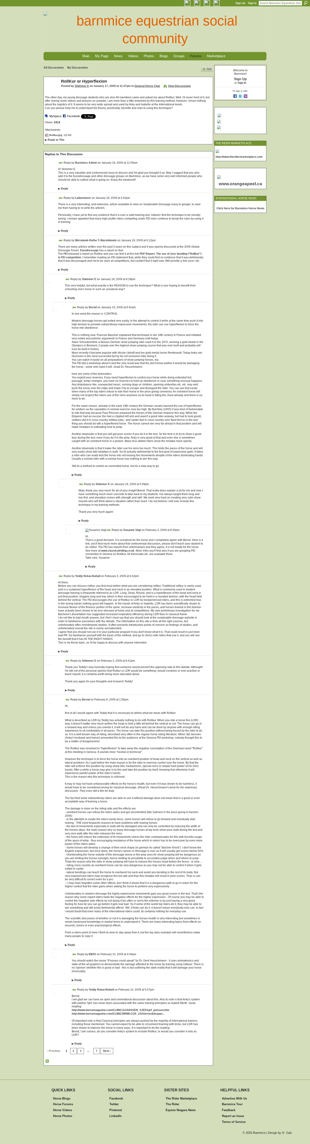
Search (306, 3)
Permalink (61, 163)
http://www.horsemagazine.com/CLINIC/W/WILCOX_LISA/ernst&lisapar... (118, 1013)
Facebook (73, 116)
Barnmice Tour (232, 1104)
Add (209, 69)
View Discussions (179, 86)
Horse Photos (62, 1116)
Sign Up (240, 3)
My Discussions (77, 67)
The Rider (172, 1104)
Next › (107, 1051)
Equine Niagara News (181, 1110)
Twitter (114, 1104)
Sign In (252, 3)
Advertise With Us (234, 1098)
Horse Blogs (61, 1098)
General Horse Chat (147, 86)
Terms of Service (234, 1122)
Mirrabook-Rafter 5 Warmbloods (96, 240)
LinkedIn (115, 1116)
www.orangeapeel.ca (240, 183)
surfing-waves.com (254, 205)
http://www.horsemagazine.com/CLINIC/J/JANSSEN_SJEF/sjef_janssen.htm (120, 1010)
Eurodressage (89, 250)
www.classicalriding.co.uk (117, 550)
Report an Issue (233, 1116)
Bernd (93, 307)
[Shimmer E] (51, 91)
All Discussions (54, 67)
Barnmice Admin (86, 162)
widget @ (238, 205)
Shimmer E (82, 86)
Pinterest (115, 1110)
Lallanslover (83, 198)
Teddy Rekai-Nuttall (87, 575)
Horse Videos (62, 1110)
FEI (66, 253)
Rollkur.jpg (55, 135)
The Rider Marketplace (181, 1098)
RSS (47, 1061)
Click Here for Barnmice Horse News (240, 208)
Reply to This (54, 139)
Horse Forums (63, 1104)
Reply (63, 188)
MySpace (55, 116)
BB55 (92, 954)
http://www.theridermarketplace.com (239, 156)
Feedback (228, 1110)
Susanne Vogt (132, 530)
